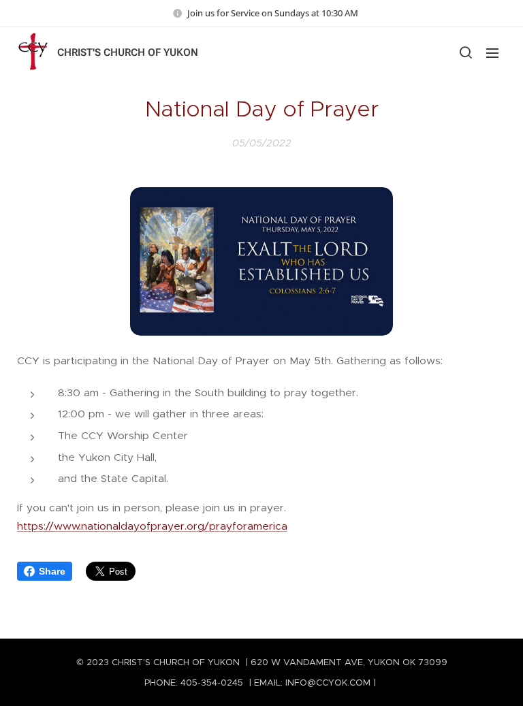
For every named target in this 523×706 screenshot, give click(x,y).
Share (52, 571)
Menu (492, 52)
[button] (465, 52)
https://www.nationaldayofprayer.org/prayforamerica (152, 525)
